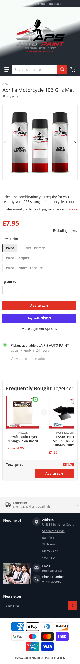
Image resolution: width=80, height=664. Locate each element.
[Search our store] (62, 69)
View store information (28, 358)
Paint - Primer (34, 248)
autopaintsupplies (33, 657)
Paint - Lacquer (17, 258)
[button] (6, 69)
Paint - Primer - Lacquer (24, 268)
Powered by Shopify (54, 657)
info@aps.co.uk (52, 571)
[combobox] (38, 69)
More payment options (39, 328)
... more (72, 209)
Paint (10, 248)
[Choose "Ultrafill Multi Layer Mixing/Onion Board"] (35, 399)
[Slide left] (5, 143)
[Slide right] (75, 143)
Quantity (9, 282)
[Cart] (73, 69)
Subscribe (72, 605)
